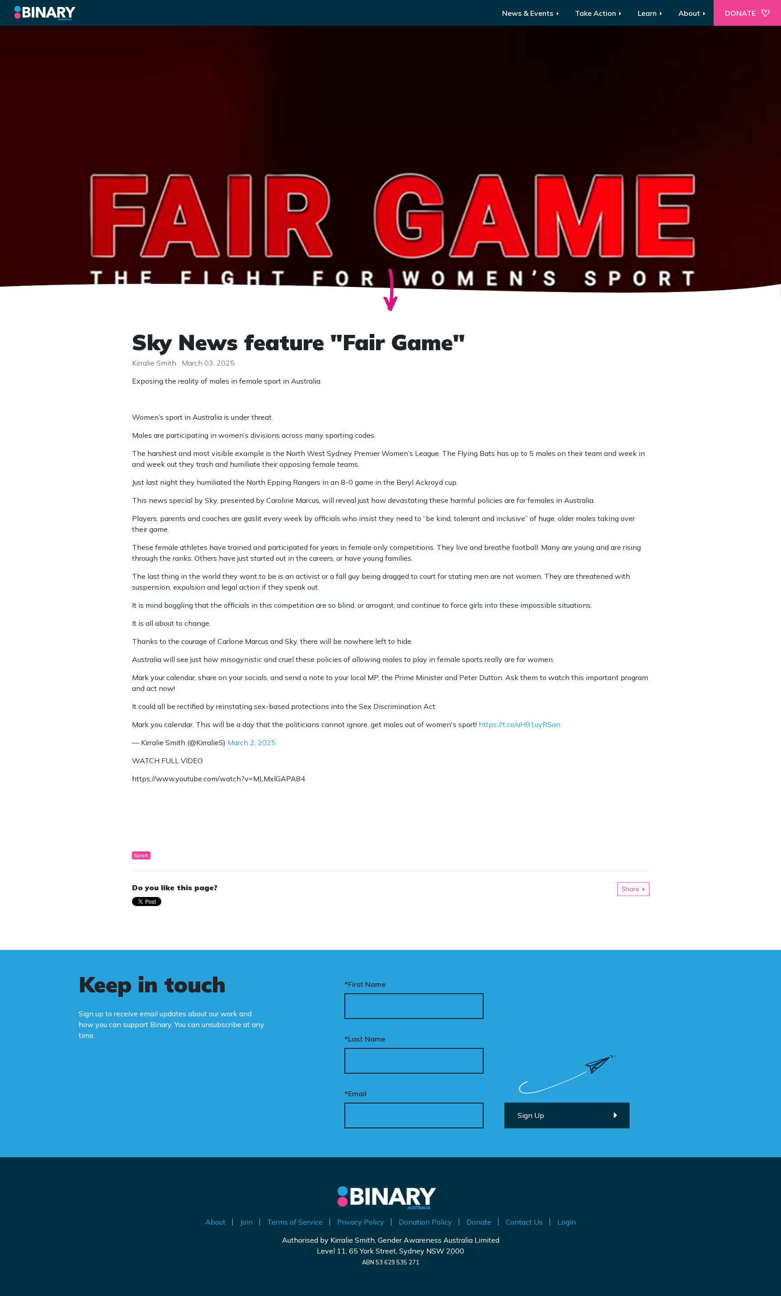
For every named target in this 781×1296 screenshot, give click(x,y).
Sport (141, 855)
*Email (355, 1093)
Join (246, 1221)
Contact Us (524, 1221)
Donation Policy (425, 1221)
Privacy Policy (360, 1221)
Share (630, 889)
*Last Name (364, 1038)
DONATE (740, 13)
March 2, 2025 (251, 742)
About (215, 1221)
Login (566, 1221)
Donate (478, 1221)
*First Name (365, 984)
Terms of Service (295, 1221)
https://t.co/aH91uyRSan (519, 724)
